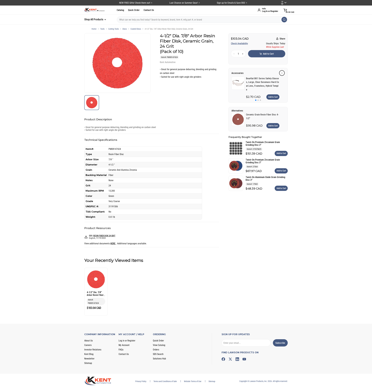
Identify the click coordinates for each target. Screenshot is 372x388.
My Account (124, 345)
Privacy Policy (140, 381)
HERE (113, 243)
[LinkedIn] (237, 359)
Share (282, 38)
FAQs (121, 349)
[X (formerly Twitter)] (230, 359)
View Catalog (159, 345)
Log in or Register (127, 340)
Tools (102, 29)
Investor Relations (92, 349)
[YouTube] (244, 359)
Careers (88, 345)
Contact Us (149, 10)
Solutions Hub (159, 358)
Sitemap (88, 363)
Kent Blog (88, 354)
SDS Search (158, 354)
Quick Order (134, 10)
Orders (156, 349)
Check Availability (239, 43)
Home (94, 29)
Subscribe (280, 343)
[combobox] (202, 19)
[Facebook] (223, 359)
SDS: (102, 237)
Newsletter (89, 358)
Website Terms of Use (192, 381)
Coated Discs (135, 29)
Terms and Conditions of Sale (165, 381)
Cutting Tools (113, 29)
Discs (124, 29)
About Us (88, 340)
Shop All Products (94, 19)
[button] (282, 73)
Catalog (120, 10)
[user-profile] (282, 4)
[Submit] (284, 19)
